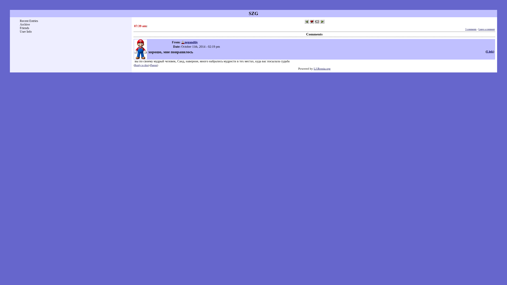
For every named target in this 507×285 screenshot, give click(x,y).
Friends (24, 28)
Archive (25, 24)
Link (490, 51)
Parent (154, 65)
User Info (26, 31)
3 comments (471, 29)
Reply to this (141, 65)
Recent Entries (29, 21)
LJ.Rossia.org (322, 68)
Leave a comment (486, 29)
